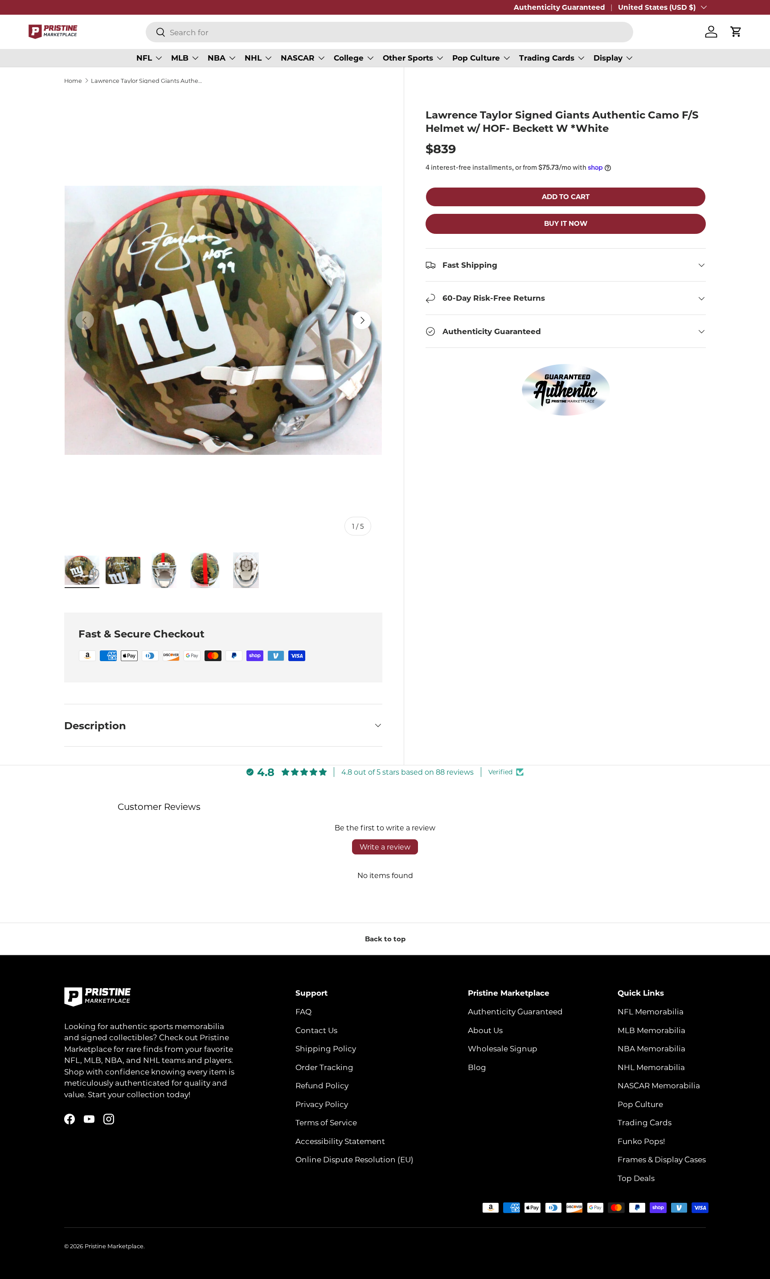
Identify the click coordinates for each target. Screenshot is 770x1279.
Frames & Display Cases (662, 1159)
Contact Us (316, 1030)
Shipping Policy (325, 1048)
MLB (179, 58)
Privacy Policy (321, 1104)
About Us (485, 1030)
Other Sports (408, 58)
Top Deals (636, 1178)
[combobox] (389, 32)
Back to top (385, 938)
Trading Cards (546, 58)
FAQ (303, 1011)
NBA (216, 58)
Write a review (385, 846)
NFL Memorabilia (651, 1011)
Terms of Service (326, 1122)
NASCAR (298, 58)
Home (73, 81)
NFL (144, 58)
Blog (477, 1067)
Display (608, 58)
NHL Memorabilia (651, 1067)
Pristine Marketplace (114, 1246)
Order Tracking (324, 1067)
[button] (736, 31)
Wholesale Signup (502, 1048)
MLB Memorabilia (651, 1030)
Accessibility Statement (340, 1141)
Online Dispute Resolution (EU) (354, 1159)
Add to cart (566, 196)
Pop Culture (476, 58)
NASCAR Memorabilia (659, 1085)
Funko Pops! (641, 1141)
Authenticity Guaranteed (559, 7)
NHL (253, 58)
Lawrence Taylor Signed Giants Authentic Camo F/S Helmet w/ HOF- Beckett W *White (148, 81)
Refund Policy (321, 1085)
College (349, 58)
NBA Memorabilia (651, 1048)
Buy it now (565, 223)
